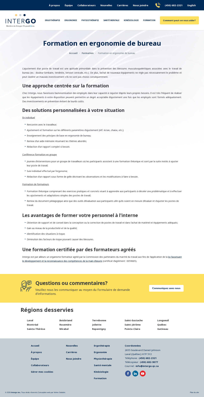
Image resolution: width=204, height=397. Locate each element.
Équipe (69, 5)
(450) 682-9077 (149, 362)
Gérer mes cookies (42, 371)
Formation (149, 20)
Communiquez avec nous (166, 288)
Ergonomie (71, 20)
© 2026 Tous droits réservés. (21, 392)
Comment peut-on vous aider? (179, 20)
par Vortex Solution (58, 392)
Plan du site (194, 392)
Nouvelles (106, 5)
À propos (54, 5)
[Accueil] (20, 20)
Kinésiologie (131, 20)
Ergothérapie (52, 20)
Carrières (122, 5)
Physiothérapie (90, 20)
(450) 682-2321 (174, 5)
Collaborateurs (86, 5)
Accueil (35, 345)
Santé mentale (111, 20)
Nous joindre (140, 5)
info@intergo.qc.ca (147, 366)
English (191, 5)
